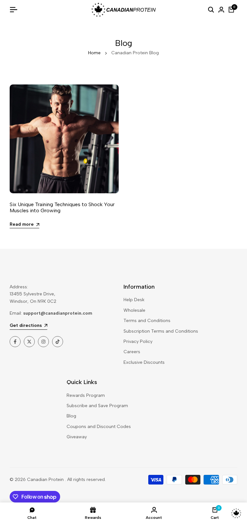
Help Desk (134, 299)
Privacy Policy (138, 341)
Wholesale (134, 310)
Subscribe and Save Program (97, 405)
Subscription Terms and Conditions (161, 331)
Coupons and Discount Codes (99, 426)
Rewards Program (86, 395)
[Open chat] (236, 513)
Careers (132, 351)
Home (94, 53)
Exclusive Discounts (144, 362)
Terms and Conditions (147, 320)
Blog (71, 416)
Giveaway (77, 437)
